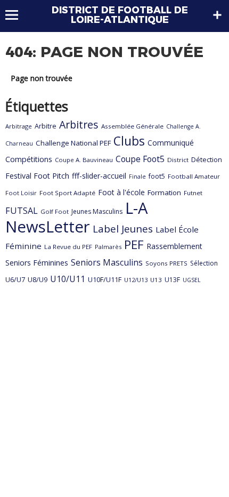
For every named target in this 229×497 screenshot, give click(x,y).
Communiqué (171, 143)
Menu (16, 15)
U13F (172, 279)
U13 (156, 280)
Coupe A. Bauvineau (84, 160)
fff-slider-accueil (99, 176)
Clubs (129, 141)
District (178, 160)
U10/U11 (67, 279)
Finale (137, 176)
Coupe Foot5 (140, 159)
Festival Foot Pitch (37, 176)
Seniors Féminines (36, 263)
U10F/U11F (104, 279)
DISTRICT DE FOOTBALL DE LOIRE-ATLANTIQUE (120, 15)
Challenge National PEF (73, 143)
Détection (206, 159)
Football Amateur (194, 176)
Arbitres (79, 124)
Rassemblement (174, 246)
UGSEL (192, 280)
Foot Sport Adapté (67, 193)
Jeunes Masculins (96, 211)
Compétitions (28, 159)
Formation (164, 192)
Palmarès (108, 247)
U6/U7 (15, 279)
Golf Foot (54, 211)
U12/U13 (136, 280)
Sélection (204, 263)
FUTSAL (21, 211)
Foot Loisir (21, 193)
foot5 (157, 176)
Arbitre (45, 126)
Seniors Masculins (107, 262)
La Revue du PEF (68, 247)
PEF (134, 244)
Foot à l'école (121, 192)
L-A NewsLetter (76, 217)
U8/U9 (37, 279)
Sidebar (217, 15)
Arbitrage (18, 126)
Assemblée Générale (132, 126)
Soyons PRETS (166, 263)
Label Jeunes (123, 228)
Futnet (193, 193)
